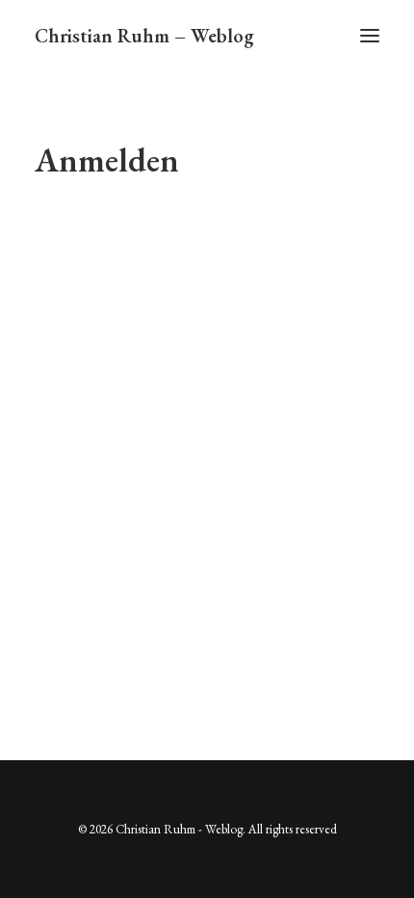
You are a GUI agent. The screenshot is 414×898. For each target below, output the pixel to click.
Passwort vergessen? (207, 512)
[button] (369, 35)
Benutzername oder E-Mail (122, 233)
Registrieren (296, 455)
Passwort (68, 315)
